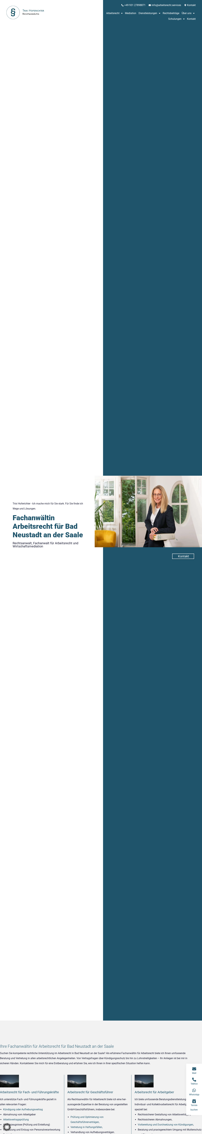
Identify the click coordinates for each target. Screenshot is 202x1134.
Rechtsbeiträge (171, 13)
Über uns (186, 13)
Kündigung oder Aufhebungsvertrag (23, 1109)
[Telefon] (194, 1080)
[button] (7, 1127)
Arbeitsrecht (112, 13)
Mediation (130, 13)
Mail (194, 1073)
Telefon (194, 1083)
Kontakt (191, 18)
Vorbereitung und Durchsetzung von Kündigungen (165, 1124)
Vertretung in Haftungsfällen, (87, 1127)
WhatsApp (194, 1094)
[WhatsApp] (194, 1090)
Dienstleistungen (148, 13)
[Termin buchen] (194, 1101)
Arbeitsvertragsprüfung (16, 1119)
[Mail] (194, 1069)
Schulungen (174, 18)
